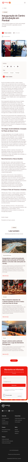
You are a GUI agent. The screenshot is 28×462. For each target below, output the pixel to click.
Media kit (16, 433)
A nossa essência (5, 418)
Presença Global (5, 422)
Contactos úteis (5, 423)
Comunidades (17, 422)
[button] (4, 48)
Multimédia (17, 431)
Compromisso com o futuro (20, 418)
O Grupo (3, 420)
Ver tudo (14, 360)
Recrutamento (4, 431)
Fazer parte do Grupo (6, 429)
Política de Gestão (5, 439)
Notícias (16, 429)
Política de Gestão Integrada (7, 441)
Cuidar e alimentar (18, 420)
